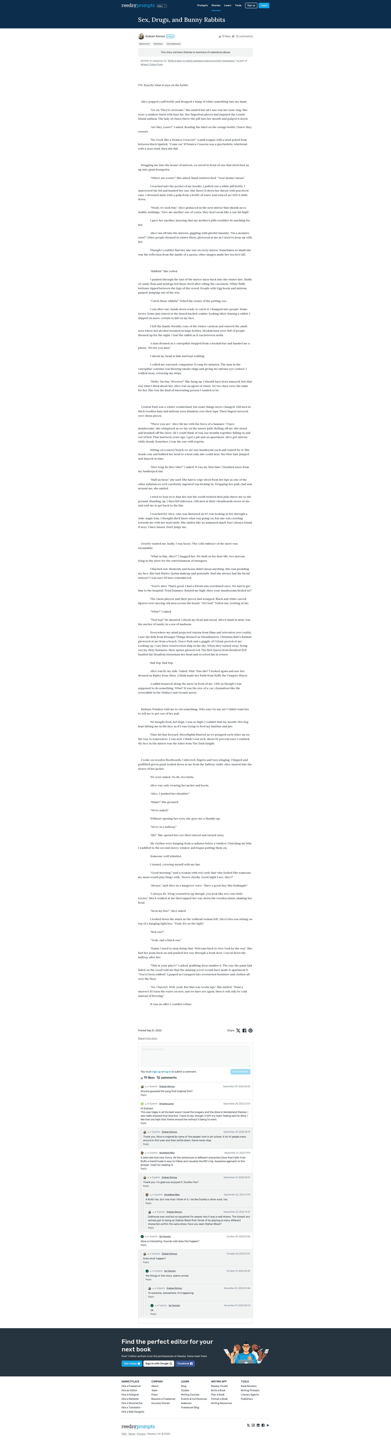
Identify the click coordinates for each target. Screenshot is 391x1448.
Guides (185, 1390)
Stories (216, 5)
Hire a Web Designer (133, 1411)
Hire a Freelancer (131, 1386)
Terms (131, 1433)
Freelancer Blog (190, 1407)
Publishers (247, 1398)
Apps (160, 6)
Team (154, 1390)
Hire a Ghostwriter (132, 1403)
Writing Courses (190, 1394)
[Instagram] (253, 1425)
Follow (170, 36)
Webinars (186, 1403)
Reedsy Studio (219, 1386)
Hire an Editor (129, 1390)
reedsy (138, 5)
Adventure (144, 44)
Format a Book (219, 1398)
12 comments (244, 36)
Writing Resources (221, 1403)
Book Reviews (249, 1386)
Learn (227, 5)
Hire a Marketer (130, 1398)
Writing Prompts (250, 1390)
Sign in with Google (157, 1363)
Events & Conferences (194, 1398)
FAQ (124, 1433)
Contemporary (174, 44)
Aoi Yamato (165, 1236)
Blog (183, 1386)
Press (154, 1394)
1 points (163, 1305)
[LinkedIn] (258, 1425)
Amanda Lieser (166, 1103)
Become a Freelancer (163, 1398)
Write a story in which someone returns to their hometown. (201, 60)
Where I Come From (152, 64)
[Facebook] (263, 1425)
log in (167, 1071)
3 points (153, 1086)
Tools (238, 5)
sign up (156, 1071)
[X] (248, 1425)
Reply (144, 1095)
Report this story (147, 1038)
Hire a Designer (130, 1394)
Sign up (251, 5)
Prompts (202, 5)
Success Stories (160, 1403)
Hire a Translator (131, 1407)
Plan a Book (217, 1394)
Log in (264, 5)
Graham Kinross (167, 1086)
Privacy (141, 1433)
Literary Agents (250, 1394)
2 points (153, 1236)
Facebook (183, 1363)
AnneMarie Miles (167, 1153)
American (158, 44)
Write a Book (218, 1390)
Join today (130, 1363)
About (154, 1386)
